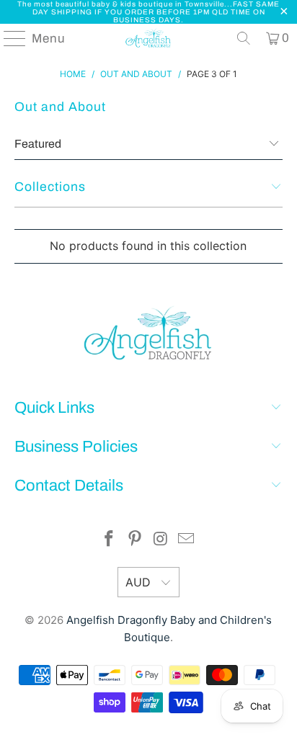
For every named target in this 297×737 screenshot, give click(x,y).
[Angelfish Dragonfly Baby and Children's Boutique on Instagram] (161, 540)
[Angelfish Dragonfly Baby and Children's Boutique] (148, 38)
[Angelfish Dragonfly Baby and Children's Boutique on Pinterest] (135, 540)
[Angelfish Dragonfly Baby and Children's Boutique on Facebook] (109, 540)
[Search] (243, 38)
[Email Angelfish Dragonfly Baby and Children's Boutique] (187, 540)
